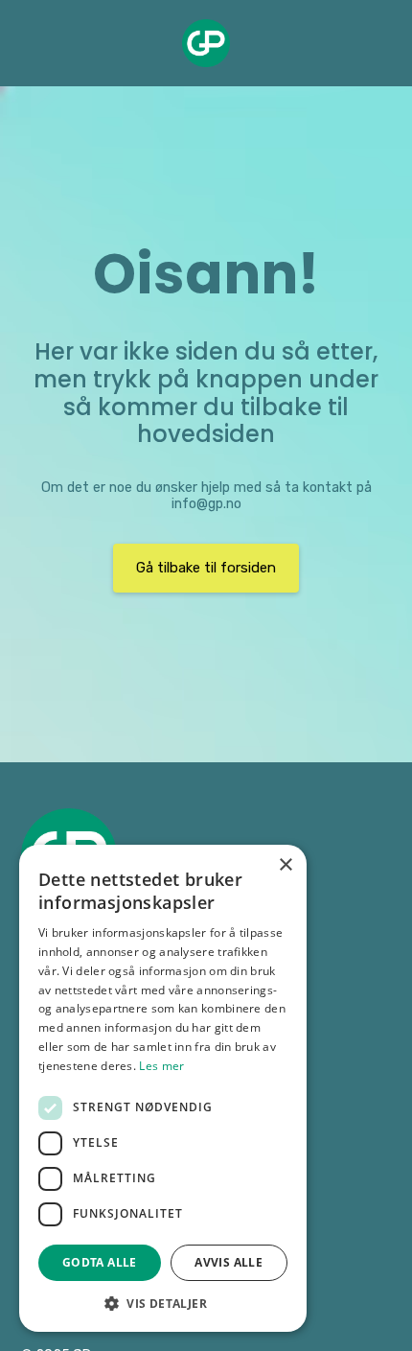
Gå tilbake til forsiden (206, 567)
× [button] (285, 865)
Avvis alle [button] (229, 1262)
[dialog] (163, 1088)
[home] (206, 43)
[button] (162, 1303)
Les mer (161, 1066)
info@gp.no (206, 504)
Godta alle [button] (99, 1262)
